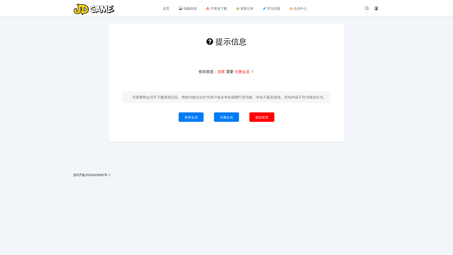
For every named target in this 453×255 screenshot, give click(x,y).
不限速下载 (218, 8)
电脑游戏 (190, 8)
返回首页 (261, 117)
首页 (166, 8)
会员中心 (300, 8)
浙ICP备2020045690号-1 (91, 174)
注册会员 (226, 117)
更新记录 (247, 8)
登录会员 (191, 117)
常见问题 (273, 8)
